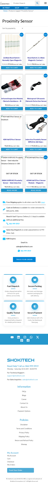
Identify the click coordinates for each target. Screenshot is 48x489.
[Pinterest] (21, 340)
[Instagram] (24, 337)
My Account (11, 456)
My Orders (11, 465)
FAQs (24, 391)
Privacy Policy (24, 433)
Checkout (10, 462)
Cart (26, 8)
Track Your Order (15, 470)
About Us (24, 407)
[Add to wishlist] (19, 36)
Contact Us (24, 403)
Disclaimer (24, 425)
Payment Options (24, 411)
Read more (12, 190)
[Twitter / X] (37, 337)
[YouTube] (12, 337)
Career (24, 399)
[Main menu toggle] (45, 3)
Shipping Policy (24, 436)
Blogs (24, 395)
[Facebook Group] (28, 340)
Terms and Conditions (24, 428)
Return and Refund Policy (24, 440)
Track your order (24, 259)
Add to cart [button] (12, 68)
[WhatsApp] (31, 337)
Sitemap (24, 444)
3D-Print (6, 8)
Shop (17, 8)
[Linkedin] (18, 337)
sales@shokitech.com (24, 246)
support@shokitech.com (16, 376)
